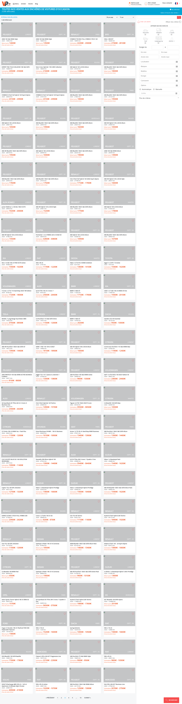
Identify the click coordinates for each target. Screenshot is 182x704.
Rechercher (179, 17)
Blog (36, 4)
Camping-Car (159, 41)
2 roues (172, 32)
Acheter (23, 4)
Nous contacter (167, 3)
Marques (175, 66)
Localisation (174, 61)
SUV (145, 41)
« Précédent (50, 698)
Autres (171, 41)
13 (80, 698)
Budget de (143, 47)
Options (175, 85)
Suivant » (87, 698)
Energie (175, 76)
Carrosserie (174, 80)
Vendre (30, 4)
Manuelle (159, 89)
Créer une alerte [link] (145, 22)
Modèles (175, 71)
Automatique (146, 89)
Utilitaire (159, 32)
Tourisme (146, 32)
